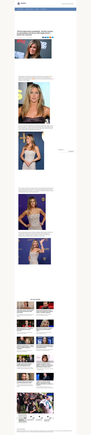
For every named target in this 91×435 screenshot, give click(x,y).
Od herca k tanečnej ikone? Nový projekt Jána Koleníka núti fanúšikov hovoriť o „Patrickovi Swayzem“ (44, 311)
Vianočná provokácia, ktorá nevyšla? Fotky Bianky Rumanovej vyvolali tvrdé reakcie (25, 311)
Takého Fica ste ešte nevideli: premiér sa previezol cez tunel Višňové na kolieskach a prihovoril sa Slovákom (44, 383)
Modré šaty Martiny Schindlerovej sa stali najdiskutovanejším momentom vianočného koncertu (44, 346)
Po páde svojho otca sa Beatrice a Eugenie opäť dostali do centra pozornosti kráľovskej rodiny (24, 364)
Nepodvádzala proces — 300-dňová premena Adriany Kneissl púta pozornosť (25, 329)
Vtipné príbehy (43, 9)
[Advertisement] (45, 19)
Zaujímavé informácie (29, 9)
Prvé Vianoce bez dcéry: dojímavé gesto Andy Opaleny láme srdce (24, 382)
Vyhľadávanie (60, 149)
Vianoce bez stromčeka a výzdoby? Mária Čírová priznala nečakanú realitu (44, 329)
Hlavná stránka (20, 9)
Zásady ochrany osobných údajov (67, 3)
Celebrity (37, 9)
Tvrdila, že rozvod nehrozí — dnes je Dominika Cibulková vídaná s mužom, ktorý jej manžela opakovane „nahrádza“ (25, 347)
